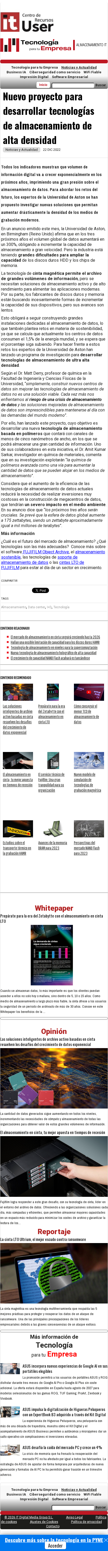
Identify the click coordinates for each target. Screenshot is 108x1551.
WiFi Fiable (92, 72)
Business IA (16, 72)
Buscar (100, 85)
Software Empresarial (70, 77)
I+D (49, 607)
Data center (36, 607)
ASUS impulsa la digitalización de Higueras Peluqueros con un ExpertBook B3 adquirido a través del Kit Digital (64, 1411)
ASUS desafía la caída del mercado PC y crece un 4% (62, 1447)
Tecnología (61, 607)
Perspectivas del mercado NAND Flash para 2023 (87, 848)
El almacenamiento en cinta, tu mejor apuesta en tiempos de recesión (18, 779)
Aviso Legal (74, 1517)
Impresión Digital (34, 77)
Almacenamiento (13, 607)
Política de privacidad (86, 1522)
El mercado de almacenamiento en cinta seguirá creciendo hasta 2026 (55, 637)
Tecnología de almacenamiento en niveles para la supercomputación (54, 647)
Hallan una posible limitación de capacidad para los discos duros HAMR (55, 642)
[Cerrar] (106, 1540)
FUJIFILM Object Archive (45, 551)
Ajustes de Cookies (44, 1522)
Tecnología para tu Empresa (34, 67)
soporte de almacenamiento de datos (39, 560)
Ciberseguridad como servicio (54, 72)
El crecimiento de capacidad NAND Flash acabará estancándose (50, 658)
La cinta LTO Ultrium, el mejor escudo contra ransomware (43, 1239)
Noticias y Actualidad (79, 67)
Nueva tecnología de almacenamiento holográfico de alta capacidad (53, 652)
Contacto (53, 1526)
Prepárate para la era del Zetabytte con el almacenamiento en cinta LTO (51, 918)
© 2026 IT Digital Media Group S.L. (28, 1517)
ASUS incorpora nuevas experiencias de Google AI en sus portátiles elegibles (65, 1368)
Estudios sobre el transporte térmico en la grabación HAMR (17, 848)
